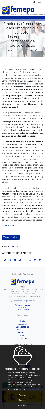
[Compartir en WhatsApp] (10, 260)
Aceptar (22, 395)
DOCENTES (22, 330)
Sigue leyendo (8, 226)
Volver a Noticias (10, 237)
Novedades (22, 338)
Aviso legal (22, 307)
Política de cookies (22, 310)
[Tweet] (20, 260)
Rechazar (22, 400)
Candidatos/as (22, 327)
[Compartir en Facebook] (25, 260)
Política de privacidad (22, 305)
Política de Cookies (33, 389)
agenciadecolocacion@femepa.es (23, 301)
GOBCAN (14, 246)
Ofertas (22, 335)
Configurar (22, 405)
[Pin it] (35, 260)
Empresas (22, 333)
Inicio (22, 321)
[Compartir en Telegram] (5, 260)
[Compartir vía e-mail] (15, 260)
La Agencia (22, 324)
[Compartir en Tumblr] (40, 260)
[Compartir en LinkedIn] (30, 260)
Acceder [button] (38, 2)
